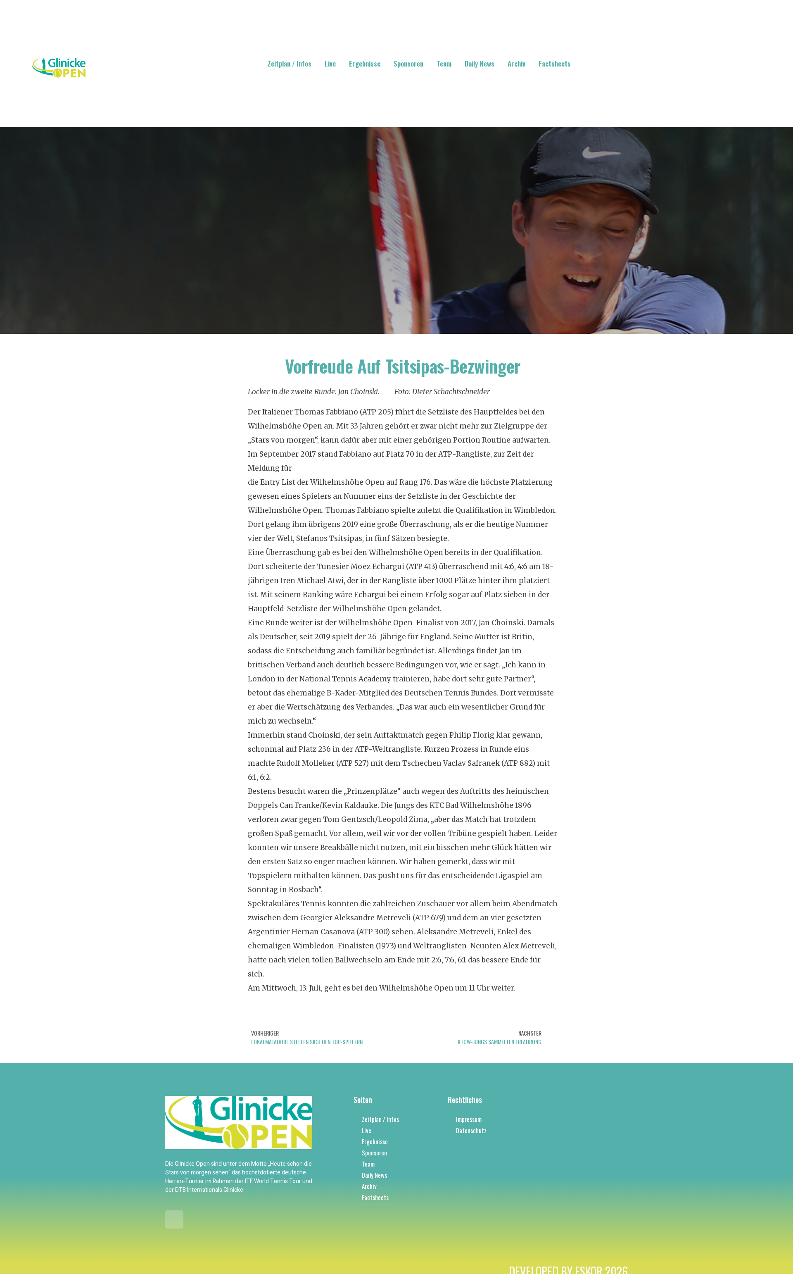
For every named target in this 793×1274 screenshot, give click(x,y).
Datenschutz (471, 1130)
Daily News (479, 63)
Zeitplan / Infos (289, 63)
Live (330, 63)
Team (444, 63)
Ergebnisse (364, 63)
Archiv (516, 63)
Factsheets (555, 63)
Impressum (469, 1119)
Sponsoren (408, 63)
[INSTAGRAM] (174, 1219)
